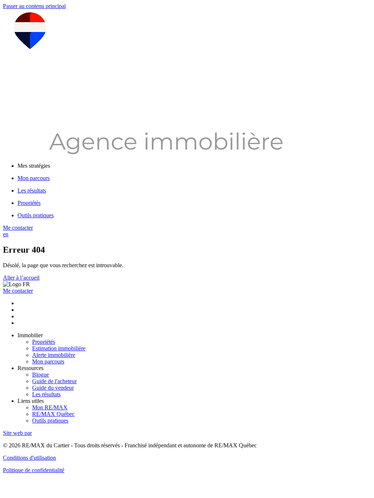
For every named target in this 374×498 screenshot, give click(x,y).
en (5, 234)
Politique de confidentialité (33, 470)
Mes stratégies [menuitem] (34, 166)
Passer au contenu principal (34, 6)
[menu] (194, 166)
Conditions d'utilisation (29, 458)
